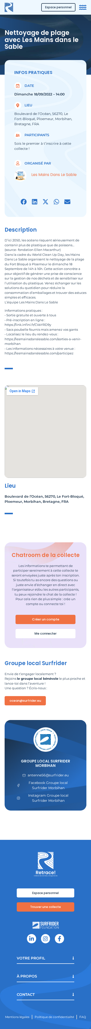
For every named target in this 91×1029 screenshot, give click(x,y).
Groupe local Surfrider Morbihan (45, 763)
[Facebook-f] (59, 938)
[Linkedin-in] (31, 938)
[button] (23, 201)
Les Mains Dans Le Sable (54, 174)
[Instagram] (45, 938)
